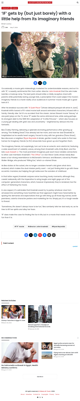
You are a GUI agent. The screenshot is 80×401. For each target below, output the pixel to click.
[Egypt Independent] (40, 2)
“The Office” (36, 155)
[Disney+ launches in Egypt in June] (13, 311)
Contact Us (36, 394)
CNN (6, 27)
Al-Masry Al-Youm (44, 391)
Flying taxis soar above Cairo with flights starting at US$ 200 (66, 354)
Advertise (29, 394)
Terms (57, 394)
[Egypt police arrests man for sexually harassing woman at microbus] (47, 346)
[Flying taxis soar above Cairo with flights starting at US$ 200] (47, 355)
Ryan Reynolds (30, 138)
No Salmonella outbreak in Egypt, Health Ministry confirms (19, 366)
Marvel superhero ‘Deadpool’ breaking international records (39, 326)
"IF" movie (20, 226)
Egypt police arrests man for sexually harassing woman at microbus (64, 345)
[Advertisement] (40, 273)
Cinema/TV (6, 8)
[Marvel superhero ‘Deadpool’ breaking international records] (40, 314)
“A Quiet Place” (34, 108)
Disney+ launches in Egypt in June (13, 320)
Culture (14, 8)
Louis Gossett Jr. (12, 152)
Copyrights (44, 394)
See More (40, 377)
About (22, 394)
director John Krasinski (38, 226)
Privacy (51, 394)
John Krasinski (55, 91)
